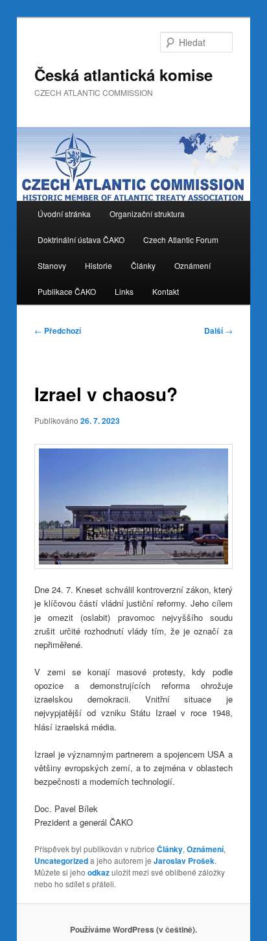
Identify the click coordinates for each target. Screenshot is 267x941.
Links (124, 291)
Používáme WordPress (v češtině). (133, 929)
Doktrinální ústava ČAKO (81, 239)
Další (218, 330)
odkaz (98, 872)
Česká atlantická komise (123, 75)
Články (143, 265)
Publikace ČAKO (67, 291)
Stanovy (52, 265)
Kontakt (165, 291)
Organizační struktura (147, 213)
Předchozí (57, 330)
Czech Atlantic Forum (180, 239)
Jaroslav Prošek (184, 860)
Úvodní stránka (64, 213)
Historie (98, 265)
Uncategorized (61, 860)
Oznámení (192, 265)
